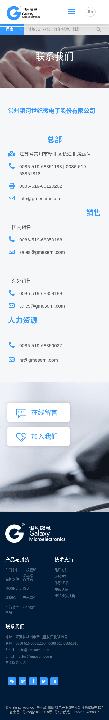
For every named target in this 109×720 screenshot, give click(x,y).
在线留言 (44, 412)
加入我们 (44, 436)
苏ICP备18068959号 (37, 712)
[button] (71, 12)
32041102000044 (86, 712)
